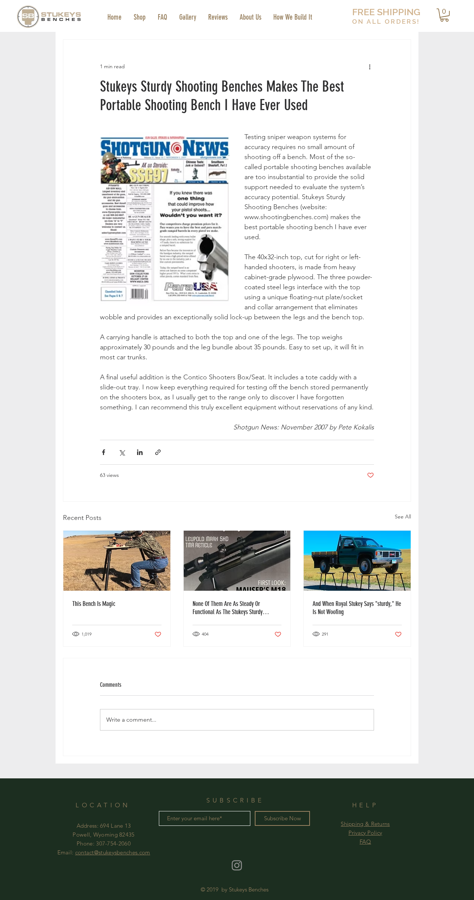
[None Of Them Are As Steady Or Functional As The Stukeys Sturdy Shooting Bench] (237, 561)
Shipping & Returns (365, 823)
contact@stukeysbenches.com (112, 852)
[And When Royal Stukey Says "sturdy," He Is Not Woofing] (357, 561)
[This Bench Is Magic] (116, 561)
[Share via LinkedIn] (139, 452)
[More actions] (369, 66)
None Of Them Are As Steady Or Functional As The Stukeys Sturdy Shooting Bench (228, 608)
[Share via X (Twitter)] (121, 452)
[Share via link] (157, 452)
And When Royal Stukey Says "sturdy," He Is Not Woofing (357, 608)
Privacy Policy (365, 832)
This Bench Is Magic (93, 604)
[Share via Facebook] (103, 452)
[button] (444, 15)
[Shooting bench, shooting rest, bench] (237, 865)
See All (403, 516)
